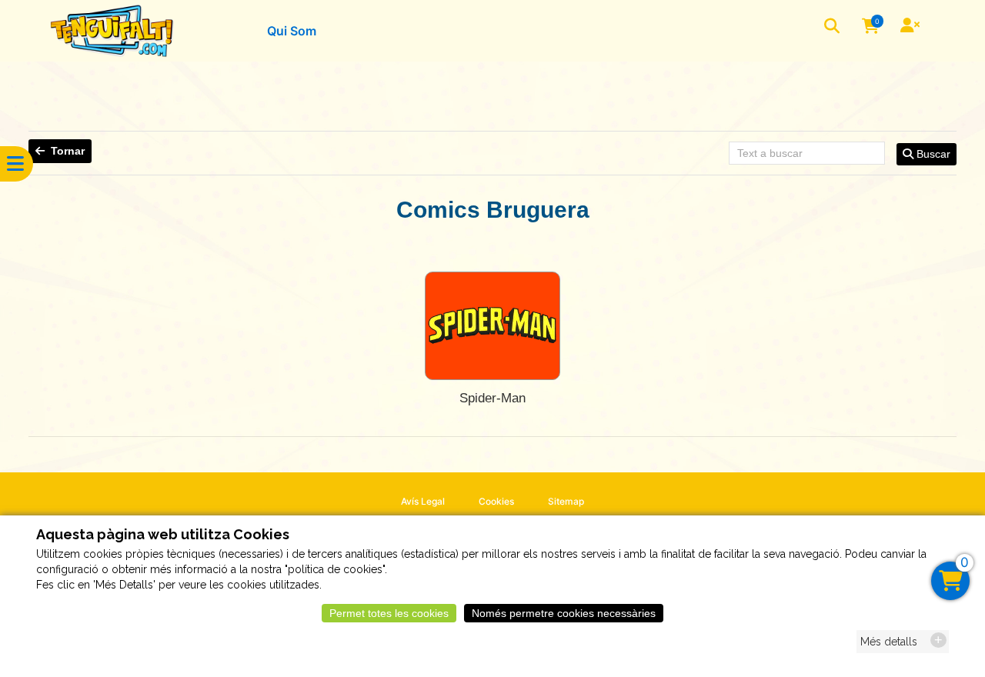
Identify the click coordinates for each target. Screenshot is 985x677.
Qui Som (291, 30)
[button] (833, 27)
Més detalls (888, 641)
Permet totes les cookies (389, 613)
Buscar (931, 154)
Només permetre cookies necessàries (564, 613)
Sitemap (566, 501)
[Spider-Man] (492, 326)
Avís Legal (423, 501)
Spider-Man (492, 398)
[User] (911, 27)
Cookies (496, 501)
